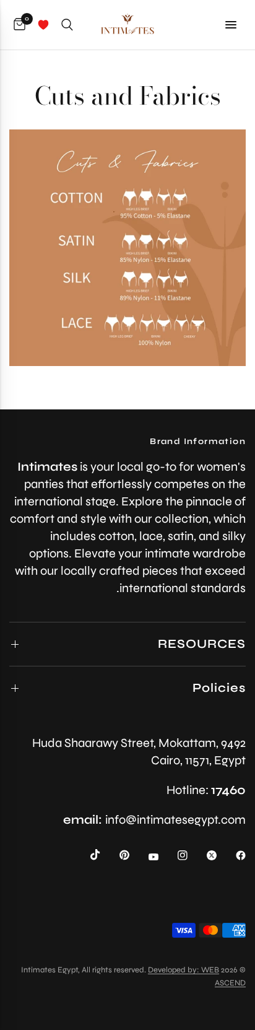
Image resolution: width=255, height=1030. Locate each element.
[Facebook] (232, 855)
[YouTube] (144, 856)
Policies (219, 688)
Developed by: (174, 970)
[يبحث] (67, 25)
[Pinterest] (115, 855)
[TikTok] (86, 854)
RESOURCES (202, 644)
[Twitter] (203, 855)
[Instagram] (174, 855)
